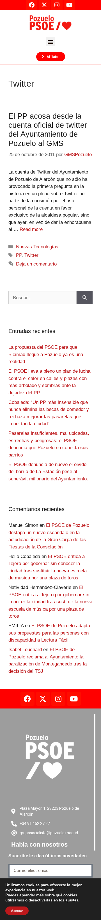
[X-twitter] (43, 699)
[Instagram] (58, 699)
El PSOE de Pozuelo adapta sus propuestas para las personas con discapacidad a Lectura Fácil (49, 633)
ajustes (71, 900)
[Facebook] (27, 699)
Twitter (31, 255)
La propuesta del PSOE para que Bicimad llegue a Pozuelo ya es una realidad (45, 354)
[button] (50, 41)
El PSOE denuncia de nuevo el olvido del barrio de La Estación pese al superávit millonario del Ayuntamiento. (48, 472)
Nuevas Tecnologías (37, 246)
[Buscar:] (42, 298)
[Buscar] (85, 298)
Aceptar (17, 910)
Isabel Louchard (25, 649)
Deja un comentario (36, 264)
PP (19, 255)
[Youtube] (74, 699)
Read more (31, 229)
